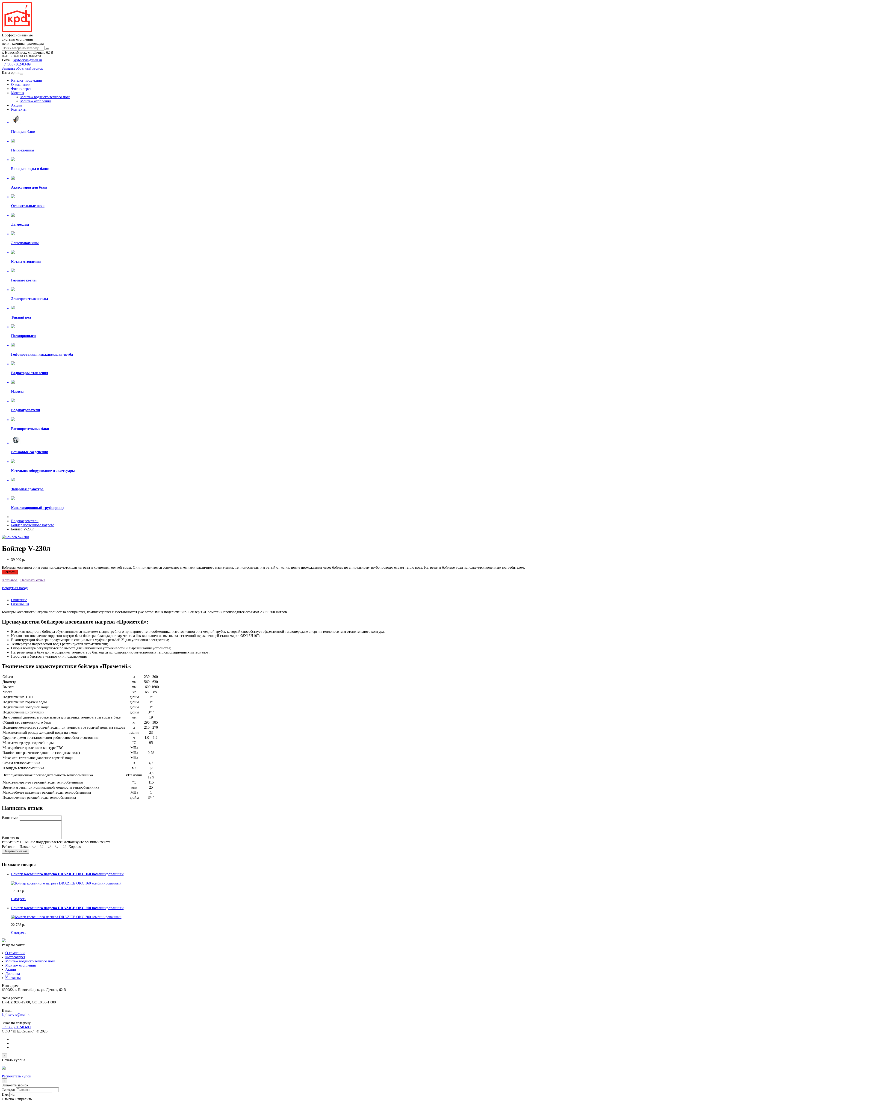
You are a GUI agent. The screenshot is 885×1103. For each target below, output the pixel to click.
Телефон (8, 1089)
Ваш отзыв (10, 838)
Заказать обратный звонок (22, 68)
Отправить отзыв (15, 851)
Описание (19, 600)
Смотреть (18, 899)
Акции (16, 105)
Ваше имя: (10, 818)
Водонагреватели (24, 521)
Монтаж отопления (35, 101)
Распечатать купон (16, 1076)
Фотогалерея (21, 89)
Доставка (12, 974)
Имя (5, 1094)
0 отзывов (10, 580)
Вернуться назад (15, 588)
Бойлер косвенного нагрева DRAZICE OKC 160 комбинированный (67, 874)
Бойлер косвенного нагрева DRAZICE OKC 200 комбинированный (67, 908)
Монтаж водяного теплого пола (45, 97)
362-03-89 (16, 64)
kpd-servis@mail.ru (27, 60)
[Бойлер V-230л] (15, 537)
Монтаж (17, 93)
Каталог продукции (26, 80)
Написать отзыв (32, 580)
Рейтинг (8, 847)
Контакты (19, 109)
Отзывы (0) (20, 604)
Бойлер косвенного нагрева (32, 525)
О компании (20, 84)
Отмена (8, 1099)
